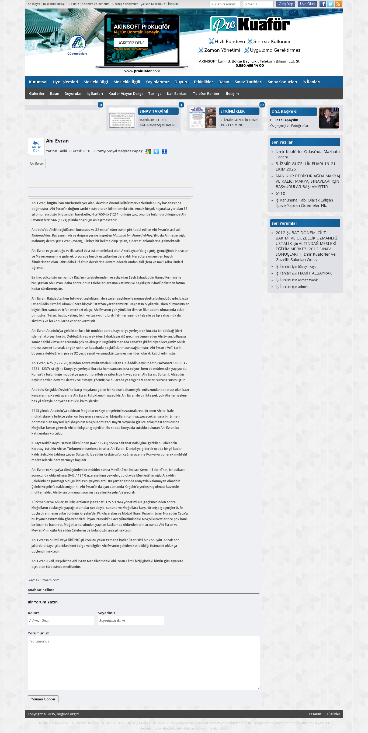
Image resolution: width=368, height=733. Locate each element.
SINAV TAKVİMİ (154, 111)
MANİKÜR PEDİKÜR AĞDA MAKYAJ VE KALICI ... (157, 125)
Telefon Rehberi (207, 93)
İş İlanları (311, 81)
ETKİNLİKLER (232, 111)
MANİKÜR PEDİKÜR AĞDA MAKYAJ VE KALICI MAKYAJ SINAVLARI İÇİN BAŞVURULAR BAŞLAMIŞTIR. (308, 181)
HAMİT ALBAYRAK (315, 273)
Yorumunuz (38, 633)
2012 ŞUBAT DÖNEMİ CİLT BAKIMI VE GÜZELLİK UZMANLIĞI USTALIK (307, 238)
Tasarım (314, 714)
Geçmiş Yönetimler (125, 4)
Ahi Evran (37, 163)
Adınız (33, 612)
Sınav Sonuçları (282, 81)
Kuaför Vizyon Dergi (126, 93)
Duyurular (73, 93)
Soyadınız (107, 612)
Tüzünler (333, 714)
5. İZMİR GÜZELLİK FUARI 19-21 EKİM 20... (239, 122)
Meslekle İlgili (126, 81)
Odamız (73, 4)
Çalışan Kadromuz (153, 4)
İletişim (173, 4)
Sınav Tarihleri (248, 81)
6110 (280, 193)
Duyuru (182, 81)
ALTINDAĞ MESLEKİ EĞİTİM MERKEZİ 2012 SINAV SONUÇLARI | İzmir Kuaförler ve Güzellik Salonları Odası (306, 251)
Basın (223, 81)
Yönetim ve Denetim (95, 4)
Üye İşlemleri (65, 81)
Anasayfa (34, 4)
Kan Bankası (177, 93)
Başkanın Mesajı (54, 4)
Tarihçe (155, 93)
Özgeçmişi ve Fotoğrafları (289, 125)
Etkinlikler (203, 81)
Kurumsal (38, 81)
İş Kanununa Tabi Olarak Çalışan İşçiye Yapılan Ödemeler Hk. (304, 202)
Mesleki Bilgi (96, 81)
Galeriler (37, 93)
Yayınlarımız (157, 81)
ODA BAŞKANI (284, 111)
